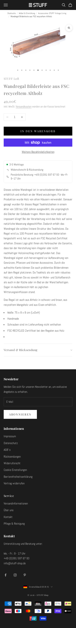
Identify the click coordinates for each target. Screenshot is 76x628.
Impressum (10, 436)
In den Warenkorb (37, 131)
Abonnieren (20, 414)
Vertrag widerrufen (14, 483)
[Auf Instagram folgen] (15, 575)
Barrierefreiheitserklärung (18, 477)
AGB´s (7, 450)
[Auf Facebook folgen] (5, 575)
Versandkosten (24, 106)
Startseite (11, 13)
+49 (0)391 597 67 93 (46, 174)
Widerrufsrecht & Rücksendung (27, 169)
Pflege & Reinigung (14, 524)
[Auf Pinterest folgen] (25, 575)
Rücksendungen (12, 456)
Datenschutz (11, 443)
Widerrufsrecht (12, 463)
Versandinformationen (16, 503)
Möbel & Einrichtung (27, 13)
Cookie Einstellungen (15, 470)
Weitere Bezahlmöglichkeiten (38, 152)
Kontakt (8, 517)
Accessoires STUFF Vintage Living (52, 13)
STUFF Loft (11, 79)
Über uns (8, 510)
